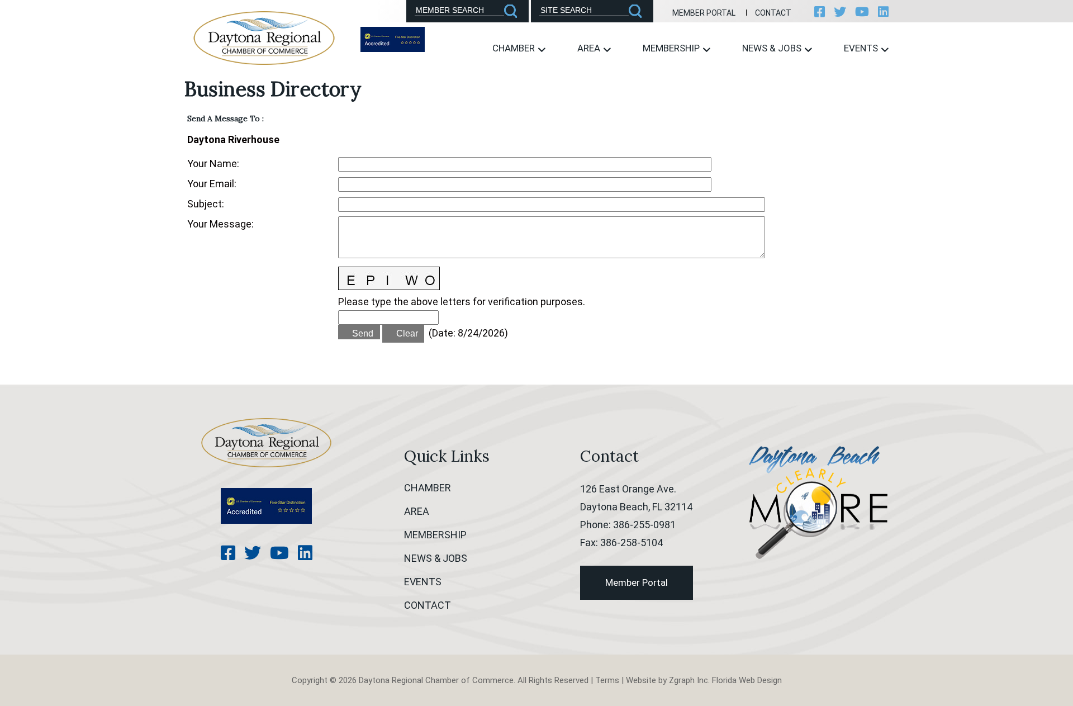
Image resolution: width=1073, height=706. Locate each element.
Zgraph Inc (688, 680)
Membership (672, 48)
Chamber (514, 48)
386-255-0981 (644, 524)
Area (589, 48)
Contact (773, 12)
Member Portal (703, 12)
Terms (607, 680)
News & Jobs (773, 48)
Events (862, 48)
